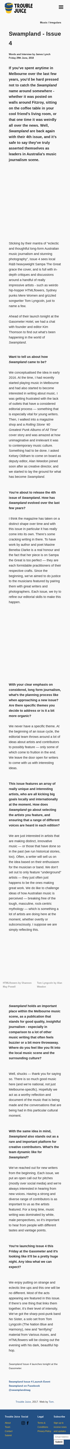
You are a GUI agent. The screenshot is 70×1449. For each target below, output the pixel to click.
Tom (51, 1401)
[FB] (28, 1424)
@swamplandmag (20, 1389)
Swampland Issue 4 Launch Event (29, 1381)
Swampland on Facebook (24, 1385)
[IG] (23, 1424)
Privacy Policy (44, 1431)
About (8, 1423)
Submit (8, 1435)
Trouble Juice (23, 1401)
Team (7, 1427)
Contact (8, 1431)
